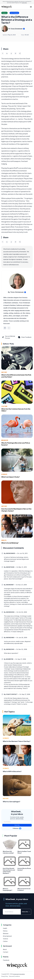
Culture (4, 406)
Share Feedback (26, 337)
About (5, 949)
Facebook (6, 960)
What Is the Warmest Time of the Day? (16, 741)
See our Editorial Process (10, 337)
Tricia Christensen (17, 28)
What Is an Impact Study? (10, 477)
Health (3, 540)
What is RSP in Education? (12, 771)
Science (4, 474)
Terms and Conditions (14, 976)
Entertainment (7, 936)
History (4, 372)
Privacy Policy (4, 976)
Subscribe (17, 825)
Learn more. (24, 2)
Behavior (4, 440)
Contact (5, 952)
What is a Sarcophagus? (11, 801)
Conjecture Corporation (19, 974)
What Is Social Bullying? (10, 543)
